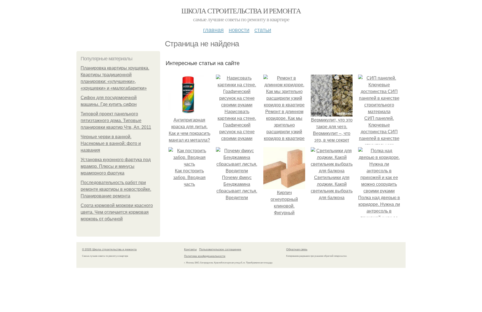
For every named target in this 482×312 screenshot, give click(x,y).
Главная (213, 29)
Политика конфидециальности (204, 256)
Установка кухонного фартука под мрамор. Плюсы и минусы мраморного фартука (116, 166)
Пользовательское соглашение (220, 249)
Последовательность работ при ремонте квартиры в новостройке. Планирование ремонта (116, 189)
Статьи (262, 29)
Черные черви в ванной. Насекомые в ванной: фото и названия (111, 143)
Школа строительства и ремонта (241, 10)
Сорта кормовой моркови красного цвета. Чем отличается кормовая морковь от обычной (117, 212)
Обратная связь (296, 249)
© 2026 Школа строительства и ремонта (109, 249)
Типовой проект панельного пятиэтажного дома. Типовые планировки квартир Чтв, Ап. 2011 (116, 120)
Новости (239, 29)
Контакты (190, 249)
